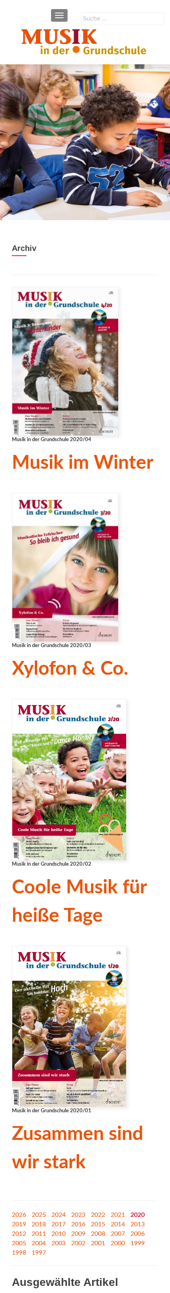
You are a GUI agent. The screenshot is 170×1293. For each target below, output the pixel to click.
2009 (78, 1234)
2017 (58, 1224)
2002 (78, 1243)
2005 (19, 1243)
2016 (78, 1224)
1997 (39, 1253)
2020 (137, 1215)
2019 (19, 1224)
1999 (137, 1243)
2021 (118, 1215)
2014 (118, 1224)
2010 (58, 1234)
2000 (118, 1243)
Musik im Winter (82, 462)
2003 (58, 1243)
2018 (39, 1224)
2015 (98, 1224)
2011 (39, 1234)
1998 (19, 1253)
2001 (98, 1243)
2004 (39, 1243)
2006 (137, 1234)
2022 (98, 1215)
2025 (39, 1215)
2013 (137, 1224)
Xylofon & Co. (70, 668)
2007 (118, 1234)
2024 (58, 1215)
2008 (98, 1234)
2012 (19, 1234)
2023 (78, 1215)
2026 (19, 1215)
